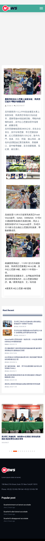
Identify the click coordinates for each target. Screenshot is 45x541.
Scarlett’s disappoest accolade (16, 518)
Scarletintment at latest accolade (17, 505)
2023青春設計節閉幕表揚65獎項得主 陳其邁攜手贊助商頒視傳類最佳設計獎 (23, 358)
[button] (41, 7)
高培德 (9, 106)
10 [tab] (30, 451)
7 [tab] (24, 451)
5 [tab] (20, 451)
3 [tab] (15, 451)
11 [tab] (32, 451)
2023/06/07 (20, 106)
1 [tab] (9, 451)
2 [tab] (11, 451)
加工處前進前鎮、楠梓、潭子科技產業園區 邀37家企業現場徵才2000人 (23, 367)
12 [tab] (34, 451)
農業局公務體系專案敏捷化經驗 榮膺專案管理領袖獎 (22, 384)
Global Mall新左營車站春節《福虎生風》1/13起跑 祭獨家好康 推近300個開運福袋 (23, 340)
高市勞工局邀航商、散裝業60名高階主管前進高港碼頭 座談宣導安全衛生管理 (21, 437)
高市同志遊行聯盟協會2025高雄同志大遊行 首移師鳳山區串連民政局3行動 (28, 331)
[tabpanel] (22, 424)
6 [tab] (22, 451)
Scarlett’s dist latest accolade (16, 511)
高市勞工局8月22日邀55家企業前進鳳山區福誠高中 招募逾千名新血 (27, 323)
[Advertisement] (22, 41)
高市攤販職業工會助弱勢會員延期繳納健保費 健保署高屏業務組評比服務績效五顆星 (23, 349)
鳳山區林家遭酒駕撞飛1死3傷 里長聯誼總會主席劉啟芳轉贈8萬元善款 (23, 376)
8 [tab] (26, 451)
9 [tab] (28, 451)
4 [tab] (18, 451)
